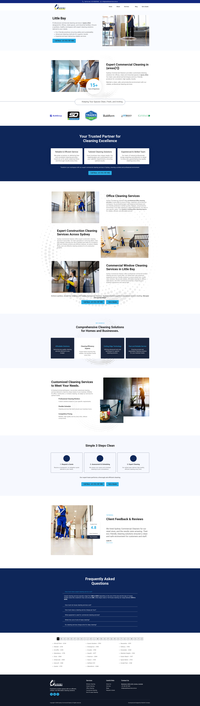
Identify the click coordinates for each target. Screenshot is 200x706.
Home (110, 7)
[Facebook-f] (51, 694)
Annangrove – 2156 (93, 646)
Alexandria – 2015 (126, 643)
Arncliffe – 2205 (58, 650)
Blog (136, 7)
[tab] (58, 638)
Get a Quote (145, 7)
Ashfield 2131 (91, 663)
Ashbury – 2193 (125, 646)
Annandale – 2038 (126, 650)
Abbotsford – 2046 (93, 666)
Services (126, 7)
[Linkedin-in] (54, 694)
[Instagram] (57, 694)
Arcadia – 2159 (91, 650)
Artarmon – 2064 (92, 656)
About (118, 7)
